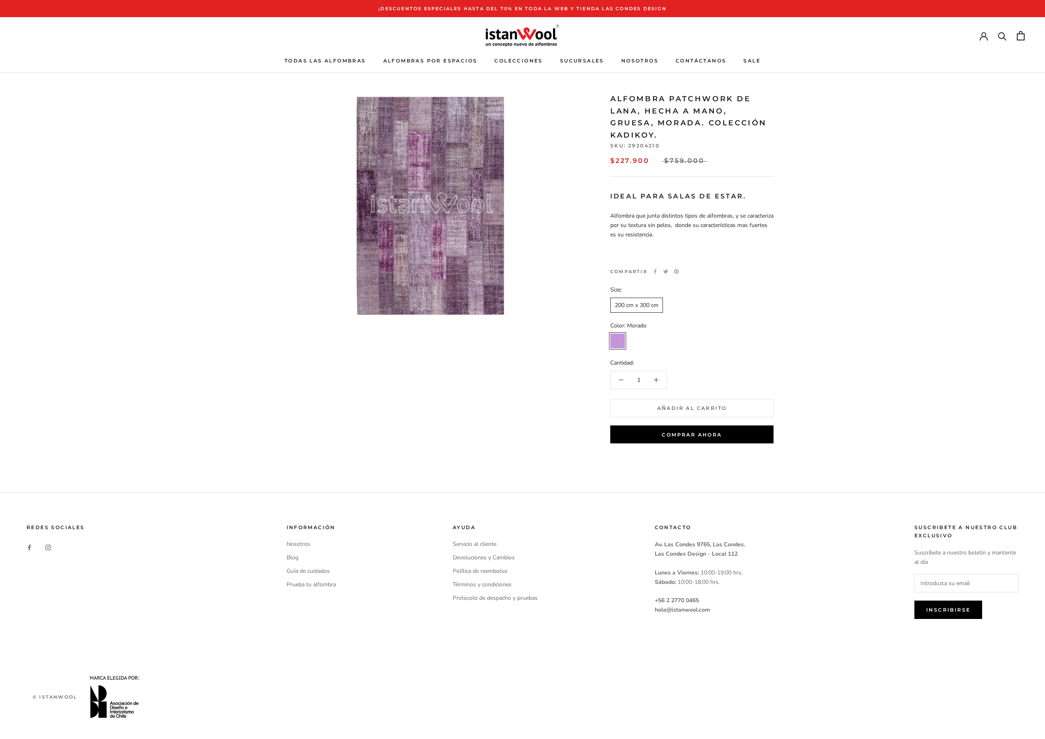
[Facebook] (655, 271)
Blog (292, 557)
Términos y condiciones (482, 584)
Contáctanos (701, 61)
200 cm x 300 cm (636, 305)
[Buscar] (1002, 35)
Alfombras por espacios (430, 61)
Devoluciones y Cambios (484, 557)
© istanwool (55, 697)
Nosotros (639, 61)
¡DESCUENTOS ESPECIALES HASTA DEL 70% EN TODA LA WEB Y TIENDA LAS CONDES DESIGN (522, 8)
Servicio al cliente (474, 544)
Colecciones (518, 61)
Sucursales (582, 61)
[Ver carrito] (1021, 35)
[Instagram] (48, 547)
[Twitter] (665, 271)
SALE (751, 61)
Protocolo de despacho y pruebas (495, 598)
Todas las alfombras (325, 61)
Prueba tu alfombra (311, 584)
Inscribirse (948, 610)
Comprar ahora (692, 435)
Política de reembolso (480, 571)
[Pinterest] (676, 271)
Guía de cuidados (308, 571)
